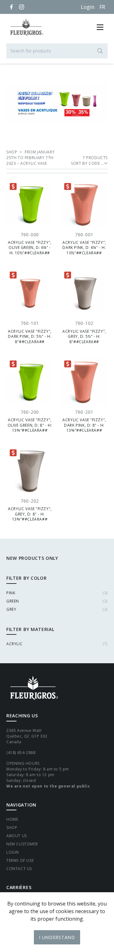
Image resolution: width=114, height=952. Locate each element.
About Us (16, 835)
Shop (11, 827)
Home (12, 819)
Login (87, 6)
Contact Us (19, 868)
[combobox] (57, 51)
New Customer (22, 844)
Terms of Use (20, 860)
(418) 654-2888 (20, 752)
